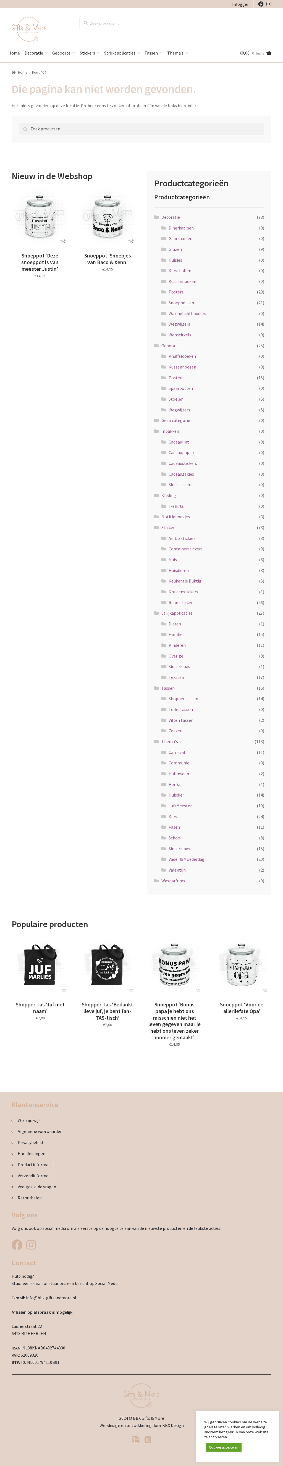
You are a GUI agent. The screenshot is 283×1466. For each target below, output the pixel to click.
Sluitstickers (180, 484)
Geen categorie (175, 420)
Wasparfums (173, 880)
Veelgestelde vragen (37, 1186)
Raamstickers (182, 602)
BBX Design (173, 1425)
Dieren (175, 624)
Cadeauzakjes (181, 474)
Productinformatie (36, 1164)
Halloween (179, 773)
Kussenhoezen (182, 281)
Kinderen (177, 645)
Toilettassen (181, 709)
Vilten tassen (181, 720)
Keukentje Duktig (185, 581)
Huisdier (176, 795)
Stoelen (176, 399)
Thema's (169, 741)
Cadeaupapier (181, 452)
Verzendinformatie (36, 1175)
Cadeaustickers (183, 463)
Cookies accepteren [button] (223, 1447)
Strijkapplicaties (119, 53)
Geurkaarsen (180, 238)
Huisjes (175, 260)
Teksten (176, 677)
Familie (175, 634)
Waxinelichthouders (187, 313)
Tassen (151, 53)
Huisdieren (179, 570)
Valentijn (177, 870)
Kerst (174, 816)
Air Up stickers (182, 538)
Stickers (87, 53)
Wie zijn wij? (29, 1120)
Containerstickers (186, 549)
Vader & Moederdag (187, 859)
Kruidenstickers (183, 591)
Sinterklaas (179, 666)
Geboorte (61, 53)
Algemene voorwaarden (40, 1131)
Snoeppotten (181, 302)
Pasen (174, 827)
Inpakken (170, 431)
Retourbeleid (30, 1197)
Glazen (175, 249)
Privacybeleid (30, 1142)
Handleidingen (31, 1153)
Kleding (168, 495)
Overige (176, 656)
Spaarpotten (181, 388)
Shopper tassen (183, 698)
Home (14, 53)
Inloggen (241, 4)
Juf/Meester (180, 805)
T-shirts (176, 506)
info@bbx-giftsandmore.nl (51, 1297)
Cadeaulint (179, 442)
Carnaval (177, 752)
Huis (173, 559)
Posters (176, 292)
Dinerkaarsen (181, 228)
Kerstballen (180, 270)
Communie (179, 763)
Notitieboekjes (175, 516)
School (175, 838)
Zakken (175, 730)
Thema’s (175, 53)
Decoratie (34, 53)
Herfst (175, 784)
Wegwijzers (179, 324)
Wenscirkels (180, 334)
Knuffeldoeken (182, 356)
